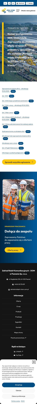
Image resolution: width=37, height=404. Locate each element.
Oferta (18, 301)
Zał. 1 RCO (5, 96)
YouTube (18, 355)
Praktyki (18, 312)
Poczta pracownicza (17, 338)
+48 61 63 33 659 (19, 284)
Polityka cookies (15, 401)
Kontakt (18, 327)
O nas (18, 306)
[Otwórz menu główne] (25, 11)
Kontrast (21, 3)
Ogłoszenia (24, 28)
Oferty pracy (13, 250)
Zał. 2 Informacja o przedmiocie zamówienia (15, 101)
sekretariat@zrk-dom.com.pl (19, 289)
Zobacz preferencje (18, 396)
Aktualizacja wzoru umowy (9, 143)
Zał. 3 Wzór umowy (7, 112)
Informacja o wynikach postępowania (13, 153)
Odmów (18, 390)
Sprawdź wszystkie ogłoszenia (17, 162)
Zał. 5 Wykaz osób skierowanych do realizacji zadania (17, 124)
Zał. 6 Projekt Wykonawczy (10, 148)
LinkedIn (18, 351)
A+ (13, 3)
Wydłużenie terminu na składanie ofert (13, 131)
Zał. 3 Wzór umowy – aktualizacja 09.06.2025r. (15, 105)
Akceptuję (18, 385)
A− (5, 3)
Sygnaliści (18, 322)
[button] (34, 362)
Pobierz (13, 91)
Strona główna (13, 28)
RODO (23, 401)
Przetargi (18, 317)
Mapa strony (18, 332)
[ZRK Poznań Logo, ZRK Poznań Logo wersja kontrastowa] (8, 10)
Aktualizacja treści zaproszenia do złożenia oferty (16, 136)
